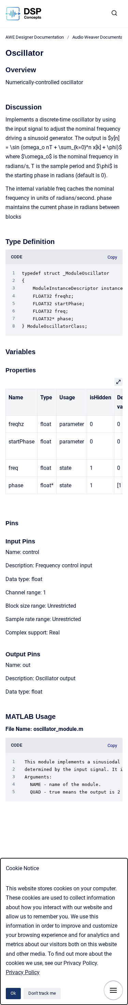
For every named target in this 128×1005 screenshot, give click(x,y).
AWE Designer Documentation (34, 37)
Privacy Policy (23, 972)
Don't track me (42, 993)
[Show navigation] (113, 990)
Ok (13, 993)
